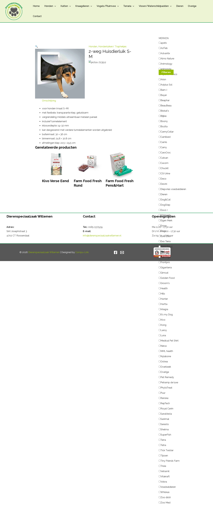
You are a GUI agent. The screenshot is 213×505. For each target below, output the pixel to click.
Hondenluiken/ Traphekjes (112, 46)
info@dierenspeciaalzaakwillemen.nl (102, 235)
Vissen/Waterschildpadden (154, 6)
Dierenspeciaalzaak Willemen (44, 252)
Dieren (179, 6)
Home (36, 6)
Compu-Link (82, 252)
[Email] (122, 252)
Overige (192, 6)
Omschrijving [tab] (49, 100)
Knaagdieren (82, 6)
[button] (54, 6)
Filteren (166, 72)
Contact (37, 16)
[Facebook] (115, 252)
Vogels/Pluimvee (106, 6)
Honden (48, 6)
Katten (64, 6)
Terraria (127, 6)
